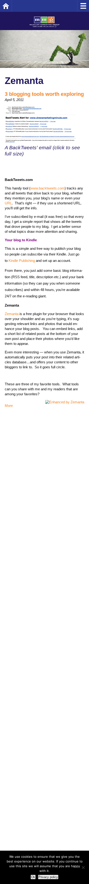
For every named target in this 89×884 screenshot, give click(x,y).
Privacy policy (48, 877)
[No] (83, 867)
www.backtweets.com (47, 188)
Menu (83, 6)
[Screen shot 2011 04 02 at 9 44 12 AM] (40, 141)
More (9, 406)
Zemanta (12, 314)
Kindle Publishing (22, 261)
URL (8, 203)
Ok (33, 877)
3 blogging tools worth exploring (44, 94)
